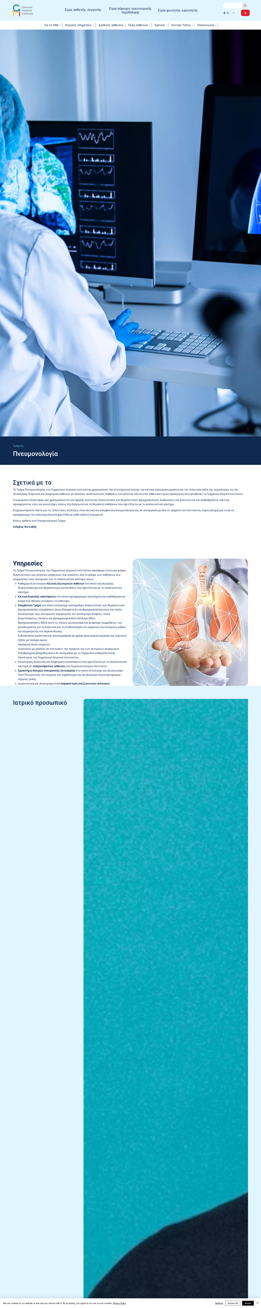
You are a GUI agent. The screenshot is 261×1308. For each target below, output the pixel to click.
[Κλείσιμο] (257, 1303)
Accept (248, 1303)
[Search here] (245, 6)
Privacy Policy (119, 1303)
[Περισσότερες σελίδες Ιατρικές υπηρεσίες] (93, 25)
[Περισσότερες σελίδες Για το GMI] (60, 25)
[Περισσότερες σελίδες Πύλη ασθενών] (149, 25)
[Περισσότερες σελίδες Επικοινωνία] (215, 25)
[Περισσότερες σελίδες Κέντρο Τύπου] (192, 25)
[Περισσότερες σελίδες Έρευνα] (166, 25)
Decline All (233, 1303)
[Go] (245, 13)
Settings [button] (219, 1303)
